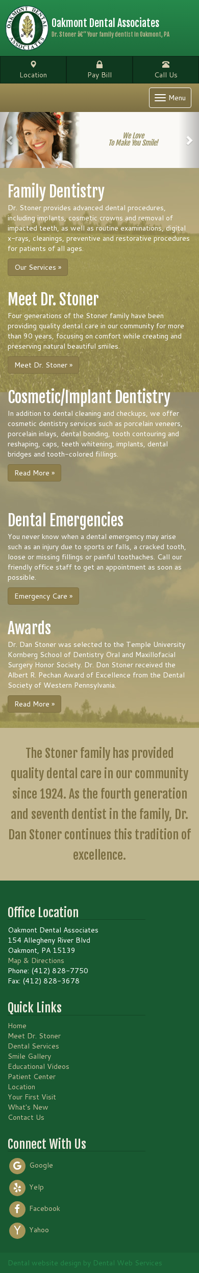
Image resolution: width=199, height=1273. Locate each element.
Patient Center (32, 1076)
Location (33, 75)
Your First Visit (32, 1097)
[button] (10, 140)
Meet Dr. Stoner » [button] (43, 365)
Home (17, 1026)
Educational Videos (38, 1066)
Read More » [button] (34, 473)
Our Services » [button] (37, 267)
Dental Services (33, 1046)
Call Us (166, 75)
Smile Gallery (29, 1056)
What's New (28, 1107)
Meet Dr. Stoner (34, 1036)
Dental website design (44, 1263)
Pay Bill (99, 75)
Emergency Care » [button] (43, 596)
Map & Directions (36, 960)
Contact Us (26, 1117)
